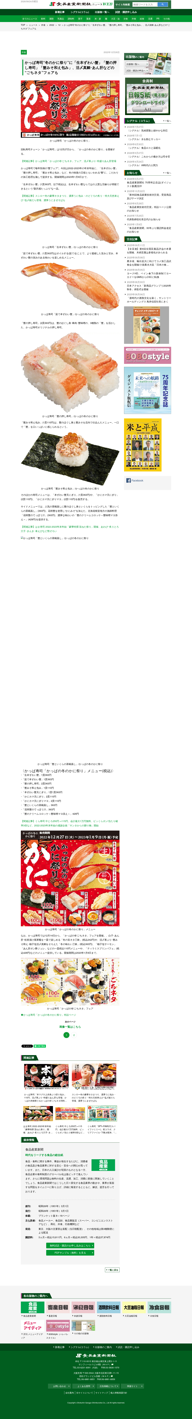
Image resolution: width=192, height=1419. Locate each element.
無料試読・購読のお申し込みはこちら (70, 1245)
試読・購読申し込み (126, 12)
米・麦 (98, 18)
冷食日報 (154, 1315)
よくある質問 (84, 1386)
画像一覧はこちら (70, 1026)
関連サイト (132, 1386)
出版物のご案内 (103, 1347)
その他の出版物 (81, 1333)
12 (59, 24)
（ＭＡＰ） (106, 1364)
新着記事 (60, 12)
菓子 (80, 18)
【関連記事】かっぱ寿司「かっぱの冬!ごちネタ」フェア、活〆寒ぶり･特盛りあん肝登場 (68, 161)
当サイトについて (84, 1392)
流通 (150, 18)
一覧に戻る (113, 1269)
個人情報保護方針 (118, 1392)
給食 (142, 18)
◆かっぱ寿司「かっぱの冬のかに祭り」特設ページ (48, 1014)
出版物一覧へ (102, 12)
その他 (166, 18)
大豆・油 (115, 18)
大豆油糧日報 (131, 1315)
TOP (23, 24)
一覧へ (168, 120)
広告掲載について (108, 1386)
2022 (51, 24)
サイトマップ (101, 1392)
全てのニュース (29, 18)
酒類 (51, 18)
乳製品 (61, 18)
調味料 (71, 18)
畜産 (88, 18)
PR (157, 18)
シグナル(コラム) (80, 12)
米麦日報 (78, 1315)
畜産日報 (53, 1315)
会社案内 (69, 1392)
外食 (134, 18)
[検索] (163, 4)
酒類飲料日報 (105, 1315)
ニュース (33, 24)
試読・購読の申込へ (136, 70)
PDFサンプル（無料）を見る (70, 1252)
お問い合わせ (59, 1386)
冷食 (126, 18)
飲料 (43, 18)
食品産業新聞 (29, 1315)
